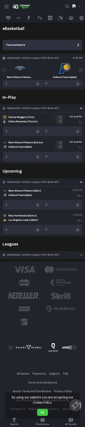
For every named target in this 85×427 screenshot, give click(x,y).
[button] (42, 108)
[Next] (80, 70)
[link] (21, 6)
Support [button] (54, 373)
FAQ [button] (65, 373)
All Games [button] (23, 373)
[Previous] (4, 70)
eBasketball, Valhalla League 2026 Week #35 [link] (33, 108)
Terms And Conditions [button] (42, 382)
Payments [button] (39, 373)
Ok (42, 412)
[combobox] (76, 6)
